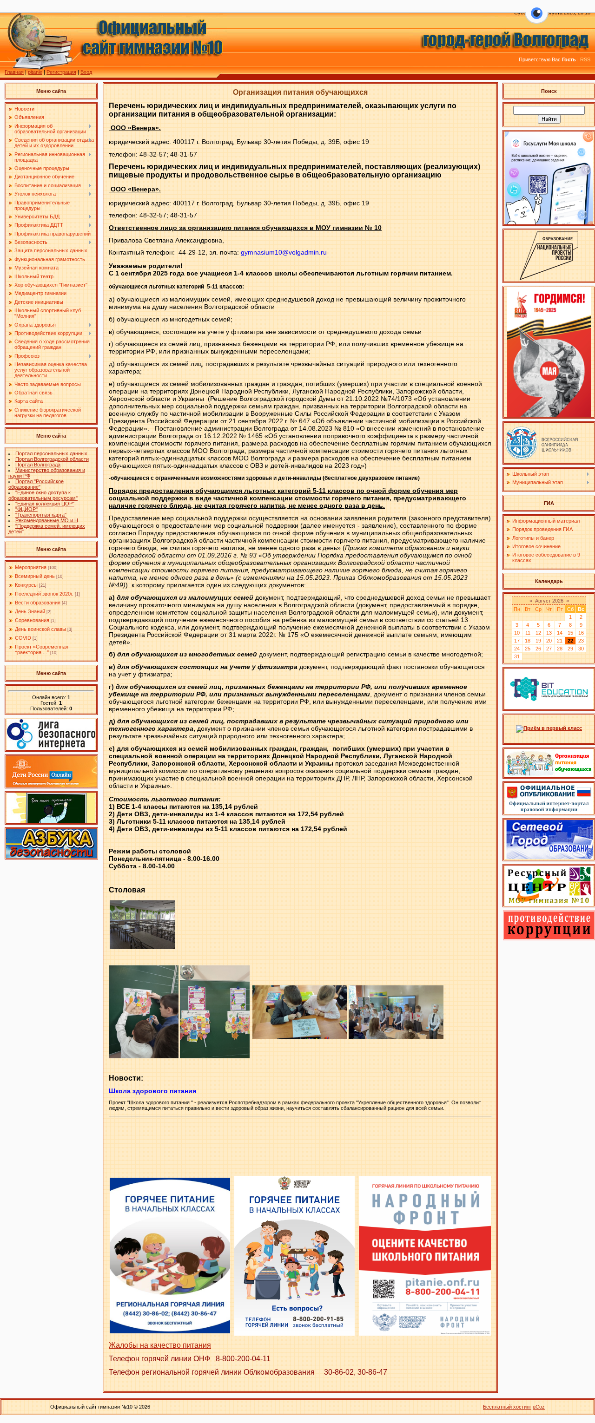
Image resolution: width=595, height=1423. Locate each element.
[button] (537, 18)
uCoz (539, 1407)
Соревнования (32, 620)
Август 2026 (549, 600)
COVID (23, 638)
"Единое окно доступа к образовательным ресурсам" (43, 495)
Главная (14, 72)
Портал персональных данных (51, 453)
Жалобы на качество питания (160, 1345)
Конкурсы (26, 585)
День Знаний (30, 611)
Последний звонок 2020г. (44, 594)
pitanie (35, 72)
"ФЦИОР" (26, 509)
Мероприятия (30, 567)
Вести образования (37, 602)
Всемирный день (35, 576)
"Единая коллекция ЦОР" (44, 503)
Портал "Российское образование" (36, 484)
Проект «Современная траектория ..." (41, 649)
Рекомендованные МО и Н (46, 520)
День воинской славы (40, 629)
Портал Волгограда (37, 464)
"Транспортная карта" (40, 515)
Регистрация (61, 72)
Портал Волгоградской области (52, 459)
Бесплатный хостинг (507, 1407)
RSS (585, 59)
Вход (86, 72)
